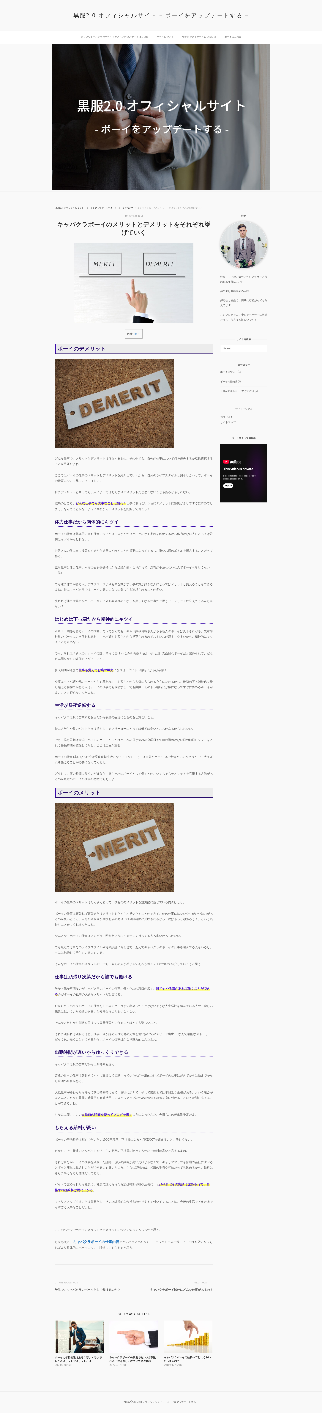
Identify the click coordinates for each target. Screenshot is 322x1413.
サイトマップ (228, 422)
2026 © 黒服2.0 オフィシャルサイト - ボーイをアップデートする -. (161, 1402)
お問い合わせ (228, 417)
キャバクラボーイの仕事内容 (96, 1241)
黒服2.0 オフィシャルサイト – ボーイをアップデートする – (161, 15)
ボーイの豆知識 (233, 36)
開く (137, 334)
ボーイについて (165, 36)
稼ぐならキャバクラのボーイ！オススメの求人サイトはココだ (115, 36)
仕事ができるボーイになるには (199, 36)
